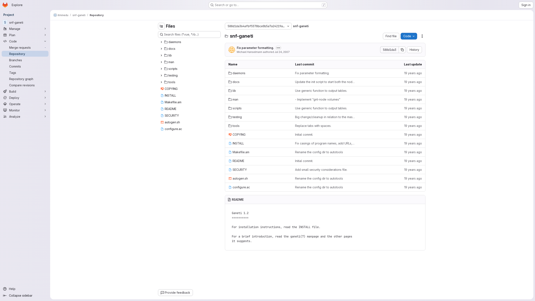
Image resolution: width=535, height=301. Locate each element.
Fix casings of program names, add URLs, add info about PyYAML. (325, 143)
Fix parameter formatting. (255, 48)
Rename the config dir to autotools (319, 152)
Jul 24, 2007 (282, 52)
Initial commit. (304, 134)
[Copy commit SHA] (402, 49)
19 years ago (413, 73)
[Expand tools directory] (161, 82)
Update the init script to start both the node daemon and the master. (325, 82)
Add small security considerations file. (321, 169)
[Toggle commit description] (278, 48)
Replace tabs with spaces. (313, 126)
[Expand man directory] (161, 62)
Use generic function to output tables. (321, 90)
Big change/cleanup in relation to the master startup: (325, 117)
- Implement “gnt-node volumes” (317, 99)
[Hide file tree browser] (161, 26)
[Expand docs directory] (161, 48)
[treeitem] (190, 42)
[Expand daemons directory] (161, 42)
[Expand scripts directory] (161, 68)
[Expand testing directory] (161, 75)
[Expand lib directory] (161, 55)
